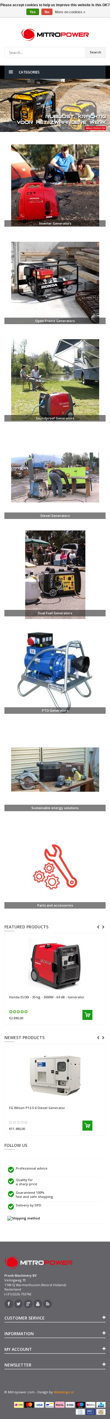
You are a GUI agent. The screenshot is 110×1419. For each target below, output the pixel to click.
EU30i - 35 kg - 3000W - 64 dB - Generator (46, 997)
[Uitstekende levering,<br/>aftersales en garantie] (55, 1218)
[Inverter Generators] (55, 185)
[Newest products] (47, 1303)
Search (95, 52)
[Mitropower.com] (55, 35)
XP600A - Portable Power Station (42, 1051)
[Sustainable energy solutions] (55, 769)
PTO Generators (55, 710)
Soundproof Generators (55, 418)
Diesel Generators (55, 515)
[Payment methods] (18, 1405)
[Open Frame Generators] (55, 282)
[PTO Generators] (55, 672)
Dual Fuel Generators (55, 613)
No (47, 12)
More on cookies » (70, 12)
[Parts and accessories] (55, 867)
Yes (33, 12)
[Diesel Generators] (55, 477)
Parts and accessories (55, 905)
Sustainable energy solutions (55, 808)
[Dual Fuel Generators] (55, 574)
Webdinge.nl (64, 1392)
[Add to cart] (87, 1015)
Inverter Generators (55, 223)
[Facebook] (8, 1303)
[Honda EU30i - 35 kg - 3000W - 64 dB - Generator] (55, 964)
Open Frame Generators (55, 321)
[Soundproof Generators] (55, 380)
